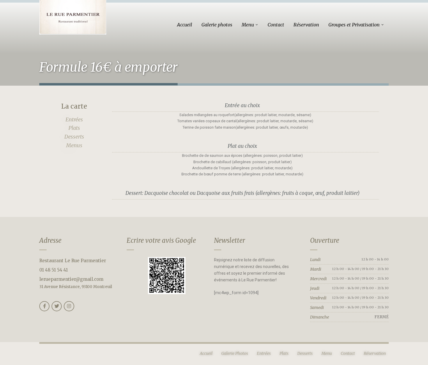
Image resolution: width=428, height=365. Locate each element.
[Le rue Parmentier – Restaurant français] (72, 17)
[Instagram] (69, 306)
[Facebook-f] (44, 306)
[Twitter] (57, 306)
